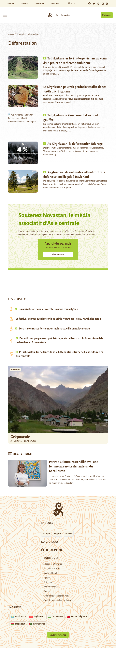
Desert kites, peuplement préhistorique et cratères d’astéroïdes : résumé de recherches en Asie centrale (59, 340)
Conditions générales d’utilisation (58, 600)
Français (46, 533)
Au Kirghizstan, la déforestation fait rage (75, 144)
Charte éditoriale (50, 573)
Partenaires (48, 582)
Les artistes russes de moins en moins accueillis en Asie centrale (54, 328)
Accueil (11, 34)
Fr (72, 4)
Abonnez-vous (58, 254)
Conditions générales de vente (56, 596)
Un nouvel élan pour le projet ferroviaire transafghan (48, 309)
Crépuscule (20, 436)
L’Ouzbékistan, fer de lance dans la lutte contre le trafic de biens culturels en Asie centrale (60, 354)
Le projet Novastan (51, 568)
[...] (58, 74)
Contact (46, 591)
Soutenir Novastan (58, 635)
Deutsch (68, 533)
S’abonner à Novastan (52, 564)
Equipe (46, 577)
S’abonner (106, 15)
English (57, 533)
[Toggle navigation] (5, 15)
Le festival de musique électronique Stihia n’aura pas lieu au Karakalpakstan (58, 318)
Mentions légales (50, 587)
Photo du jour (15, 369)
